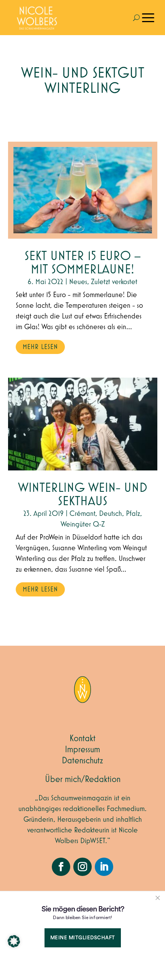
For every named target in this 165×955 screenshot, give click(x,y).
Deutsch (110, 513)
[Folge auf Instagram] (82, 867)
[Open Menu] (148, 17)
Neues (78, 282)
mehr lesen (40, 347)
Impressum (82, 749)
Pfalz (133, 513)
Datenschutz (82, 760)
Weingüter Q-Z (83, 524)
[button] (14, 941)
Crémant (82, 513)
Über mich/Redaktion (82, 779)
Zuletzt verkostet (114, 282)
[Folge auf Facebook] (61, 867)
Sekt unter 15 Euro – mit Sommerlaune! (83, 263)
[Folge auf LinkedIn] (104, 867)
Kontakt (82, 738)
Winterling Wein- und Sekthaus (82, 495)
